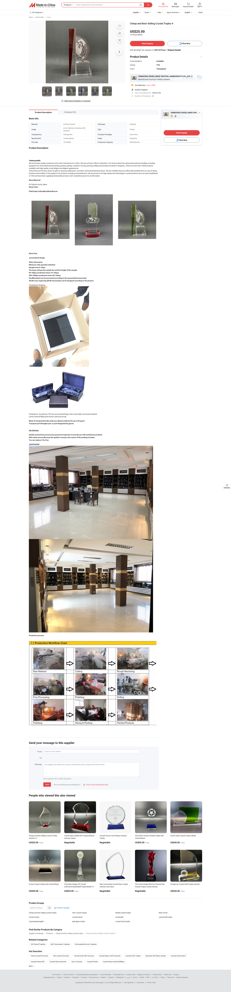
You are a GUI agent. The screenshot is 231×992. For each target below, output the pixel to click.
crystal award (77, 917)
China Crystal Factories (39, 956)
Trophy (48, 17)
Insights (176, 974)
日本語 (142, 977)
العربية (128, 977)
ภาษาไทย (155, 977)
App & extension (173, 12)
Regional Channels (144, 974)
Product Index (157, 974)
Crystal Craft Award (178, 956)
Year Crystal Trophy (79, 913)
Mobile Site (167, 974)
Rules (201, 12)
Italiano (103, 977)
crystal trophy (34, 917)
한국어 (135, 977)
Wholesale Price (119, 974)
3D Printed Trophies (38, 944)
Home (31, 17)
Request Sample (174, 50)
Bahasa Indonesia (182, 977)
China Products (68, 974)
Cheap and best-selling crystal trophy (42, 913)
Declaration (140, 982)
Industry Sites (131, 974)
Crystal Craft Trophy (133, 956)
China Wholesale (105, 974)
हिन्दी (148, 977)
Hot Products (56, 974)
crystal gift (119, 917)
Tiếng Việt (170, 977)
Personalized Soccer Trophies (86, 944)
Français (84, 977)
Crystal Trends (92, 961)
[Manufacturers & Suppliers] (42, 4)
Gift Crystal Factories (61, 956)
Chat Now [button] (186, 43)
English (59, 977)
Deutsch (111, 977)
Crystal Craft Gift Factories (84, 956)
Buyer (147, 12)
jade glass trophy (78, 921)
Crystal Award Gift (38, 961)
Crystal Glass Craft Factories (109, 956)
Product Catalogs (63, 908)
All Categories (37, 12)
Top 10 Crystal (76, 961)
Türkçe (162, 977)
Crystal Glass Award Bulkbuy (113, 961)
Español (67, 977)
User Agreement (129, 982)
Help (159, 12)
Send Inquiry (147, 43)
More (31, 966)
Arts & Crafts (39, 17)
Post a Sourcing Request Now (95, 784)
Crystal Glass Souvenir (58, 961)
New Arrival (163, 913)
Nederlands (120, 977)
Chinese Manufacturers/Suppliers (87, 974)
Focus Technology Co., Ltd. (100, 982)
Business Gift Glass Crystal (156, 956)
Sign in (199, 6)
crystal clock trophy (123, 921)
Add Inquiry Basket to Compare (77, 101)
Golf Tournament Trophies (60, 944)
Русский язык (94, 977)
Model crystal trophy (123, 913)
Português (75, 977)
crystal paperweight (36, 921)
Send (47, 784)
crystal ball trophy (165, 917)
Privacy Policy (151, 982)
